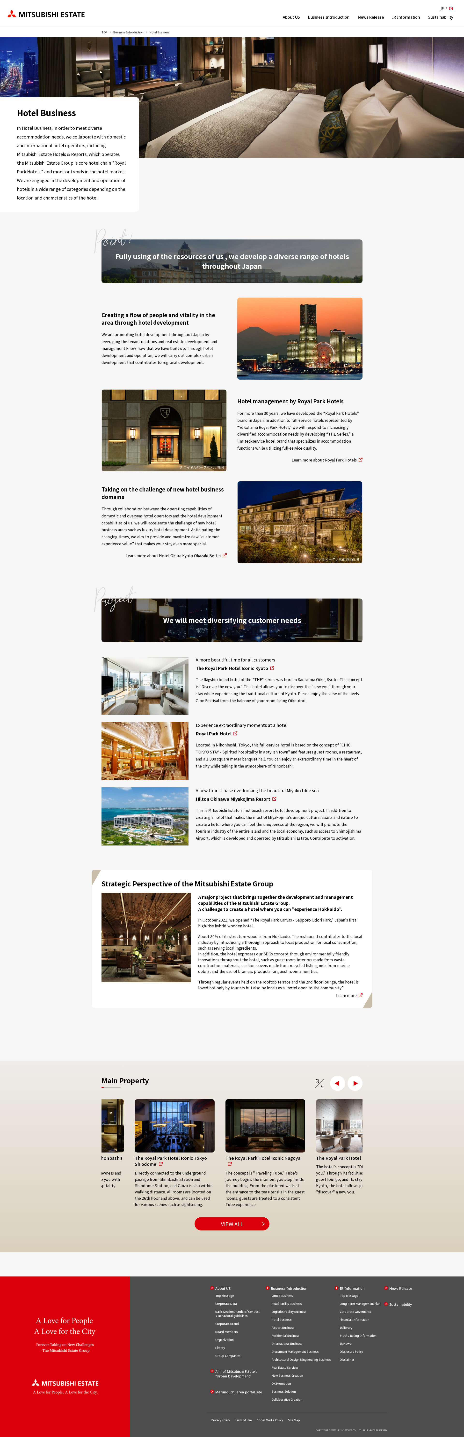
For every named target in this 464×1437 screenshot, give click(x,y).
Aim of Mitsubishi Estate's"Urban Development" (236, 1373)
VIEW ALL (232, 1224)
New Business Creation (287, 1376)
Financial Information (354, 1320)
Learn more (346, 995)
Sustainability (440, 17)
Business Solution (283, 1392)
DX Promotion (281, 1384)
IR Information (406, 17)
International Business (286, 1344)
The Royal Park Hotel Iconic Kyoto (232, 668)
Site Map (294, 1420)
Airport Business (282, 1328)
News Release (371, 17)
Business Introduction (328, 17)
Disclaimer (347, 1360)
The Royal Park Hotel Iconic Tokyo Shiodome (138, 1161)
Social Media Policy (270, 1420)
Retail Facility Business (286, 1304)
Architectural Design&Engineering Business (301, 1360)
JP (442, 8)
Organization (224, 1340)
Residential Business (285, 1336)
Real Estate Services (285, 1368)
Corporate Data (226, 1304)
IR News (345, 1344)
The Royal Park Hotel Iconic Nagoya (229, 1158)
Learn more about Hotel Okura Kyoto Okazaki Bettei (173, 555)
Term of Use (243, 1420)
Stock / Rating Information (358, 1336)
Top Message (224, 1296)
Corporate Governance (355, 1312)
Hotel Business (281, 1320)
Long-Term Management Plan (360, 1304)
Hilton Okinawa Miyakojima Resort (233, 799)
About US (291, 17)
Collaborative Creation (286, 1400)
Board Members (226, 1332)
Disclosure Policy (351, 1352)
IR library (346, 1328)
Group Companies (227, 1356)
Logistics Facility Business (288, 1312)
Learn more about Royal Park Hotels (324, 460)
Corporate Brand (227, 1324)
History (220, 1348)
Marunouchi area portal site (238, 1392)
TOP (105, 32)
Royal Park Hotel (214, 733)
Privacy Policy (220, 1420)
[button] (337, 1083)
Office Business (282, 1296)
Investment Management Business (295, 1352)
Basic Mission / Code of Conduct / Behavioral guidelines (237, 1314)
